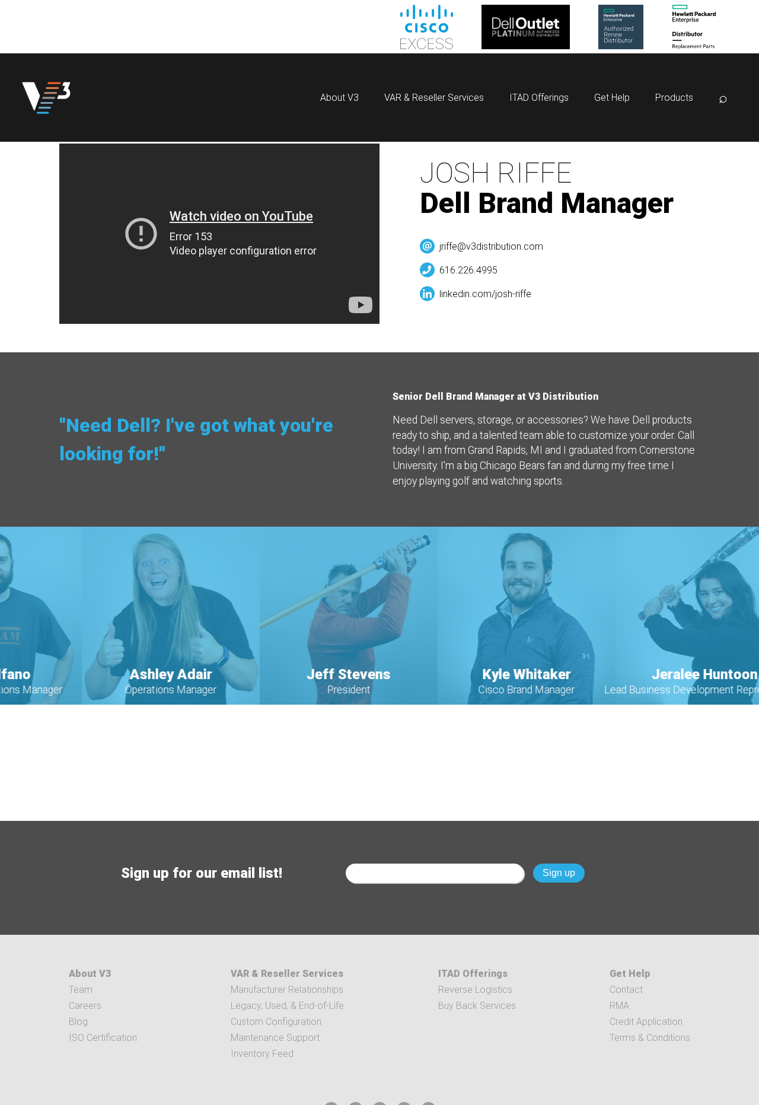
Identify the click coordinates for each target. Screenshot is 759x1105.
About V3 (339, 97)
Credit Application (646, 1021)
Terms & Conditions (650, 1037)
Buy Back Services (477, 1005)
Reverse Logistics (475, 989)
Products (674, 97)
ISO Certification (103, 1037)
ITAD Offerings (539, 97)
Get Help (612, 97)
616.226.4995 (468, 270)
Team (81, 989)
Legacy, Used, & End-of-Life (287, 1005)
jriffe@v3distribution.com (491, 246)
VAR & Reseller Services (434, 97)
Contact (626, 989)
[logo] (46, 97)
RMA (619, 1005)
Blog (78, 1021)
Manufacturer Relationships (287, 989)
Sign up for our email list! (201, 873)
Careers (85, 1005)
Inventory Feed (262, 1053)
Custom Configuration (276, 1021)
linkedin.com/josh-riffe (485, 294)
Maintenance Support (275, 1037)
